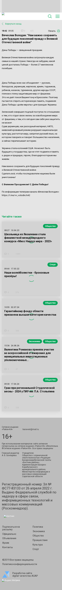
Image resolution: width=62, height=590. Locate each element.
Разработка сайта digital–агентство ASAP (25, 574)
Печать (52, 31)
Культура (38, 544)
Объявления (9, 538)
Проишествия (40, 540)
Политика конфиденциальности (19, 564)
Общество (50, 226)
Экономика (34, 341)
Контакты (7, 547)
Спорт (53, 264)
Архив (5, 542)
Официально (9, 534)
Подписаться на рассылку (11, 528)
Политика (38, 526)
